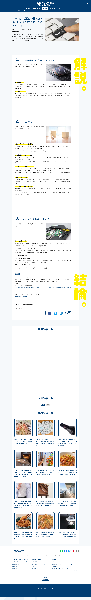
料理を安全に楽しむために (72, 570)
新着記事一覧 (16, 564)
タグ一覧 (15, 568)
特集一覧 (15, 566)
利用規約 (55, 566)
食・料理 (35, 564)
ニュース (44, 568)
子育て (44, 566)
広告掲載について (57, 564)
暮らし (34, 568)
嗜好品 (44, 564)
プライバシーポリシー (58, 568)
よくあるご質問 (70, 564)
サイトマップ (69, 568)
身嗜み (44, 561)
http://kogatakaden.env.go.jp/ (21, 296)
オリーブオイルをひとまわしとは (20, 561)
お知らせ (68, 561)
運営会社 (55, 561)
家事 (34, 566)
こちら (34, 304)
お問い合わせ (69, 566)
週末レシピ (35, 561)
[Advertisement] (33, 362)
